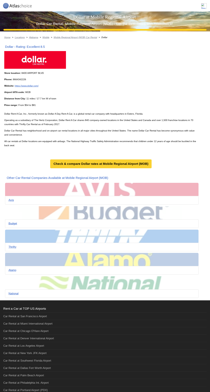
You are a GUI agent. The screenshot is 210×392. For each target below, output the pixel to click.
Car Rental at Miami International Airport (27, 323)
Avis (11, 200)
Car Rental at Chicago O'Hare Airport (26, 331)
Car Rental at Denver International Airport (28, 338)
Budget (13, 223)
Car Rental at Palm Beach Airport (23, 375)
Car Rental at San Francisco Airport (25, 316)
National (14, 293)
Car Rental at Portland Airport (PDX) (25, 390)
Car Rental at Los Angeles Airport (23, 345)
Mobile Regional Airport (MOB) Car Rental (75, 37)
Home (7, 37)
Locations (20, 37)
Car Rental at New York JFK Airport (25, 353)
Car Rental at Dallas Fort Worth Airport (27, 368)
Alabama (33, 37)
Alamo (12, 270)
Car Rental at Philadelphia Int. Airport (26, 382)
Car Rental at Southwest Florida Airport (27, 360)
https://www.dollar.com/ (27, 85)
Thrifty (12, 246)
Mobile (45, 37)
